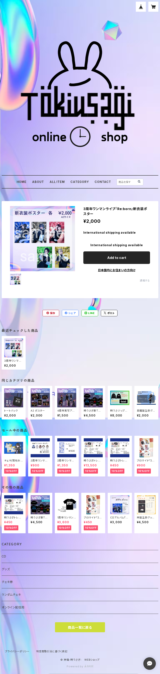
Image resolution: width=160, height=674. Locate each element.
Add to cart (116, 258)
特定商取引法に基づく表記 (52, 651)
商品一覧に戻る (80, 627)
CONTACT (103, 182)
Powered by (75, 666)
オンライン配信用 (13, 607)
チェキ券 (7, 582)
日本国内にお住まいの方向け (116, 270)
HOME (21, 182)
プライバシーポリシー (17, 651)
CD (4, 556)
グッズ (6, 569)
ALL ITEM (57, 182)
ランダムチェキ (11, 594)
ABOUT (38, 182)
